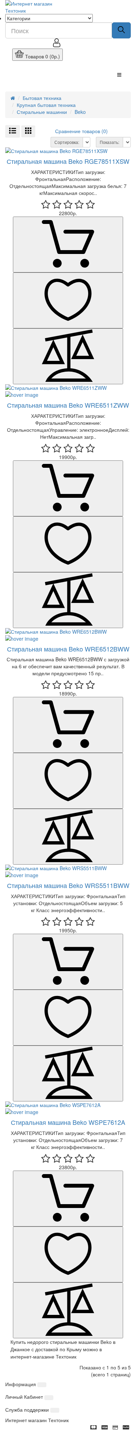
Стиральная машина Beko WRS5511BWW (68, 885)
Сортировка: (66, 142)
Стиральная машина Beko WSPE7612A (68, 1122)
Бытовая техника (42, 97)
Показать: (109, 142)
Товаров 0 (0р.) (42, 56)
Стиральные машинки (42, 111)
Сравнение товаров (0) (81, 131)
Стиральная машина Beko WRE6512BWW (68, 648)
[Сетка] (28, 131)
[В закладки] (68, 300)
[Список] (12, 131)
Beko (80, 111)
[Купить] (68, 244)
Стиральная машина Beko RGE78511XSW (68, 161)
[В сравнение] (68, 356)
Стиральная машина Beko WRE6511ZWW (68, 404)
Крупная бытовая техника (46, 104)
